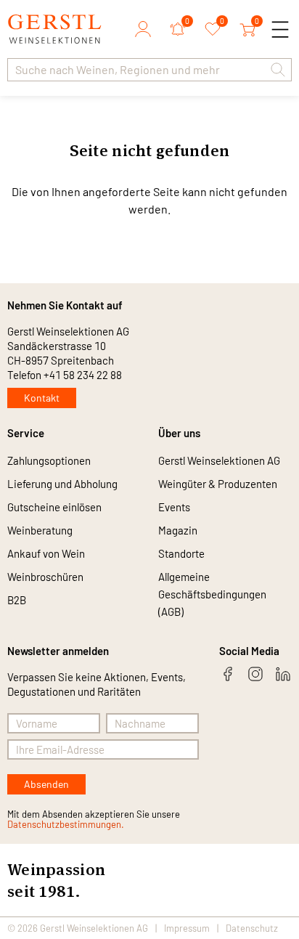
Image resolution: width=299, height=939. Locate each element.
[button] (278, 69)
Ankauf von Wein (46, 553)
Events (174, 506)
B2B (16, 599)
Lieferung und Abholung (62, 483)
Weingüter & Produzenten (217, 483)
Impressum (187, 928)
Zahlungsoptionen (49, 460)
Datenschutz (252, 928)
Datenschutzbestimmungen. (65, 824)
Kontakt (42, 397)
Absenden (46, 784)
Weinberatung (40, 530)
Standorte (181, 553)
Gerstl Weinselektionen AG (219, 460)
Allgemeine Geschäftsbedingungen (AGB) (212, 594)
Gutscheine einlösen (54, 506)
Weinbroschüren (45, 576)
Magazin (177, 530)
